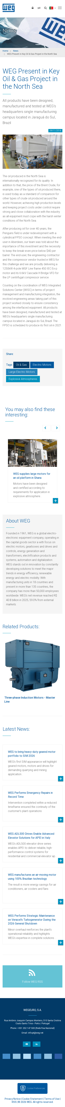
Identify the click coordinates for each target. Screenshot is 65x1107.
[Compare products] (39, 8)
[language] (52, 8)
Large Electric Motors (22, 372)
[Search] (45, 8)
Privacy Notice (13, 1098)
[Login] (32, 8)
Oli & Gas (21, 364)
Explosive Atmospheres (23, 379)
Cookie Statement (32, 1098)
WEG (7, 8)
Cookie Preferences (36, 1088)
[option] (32, 468)
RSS (14, 1102)
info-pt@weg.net (35, 1033)
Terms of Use (51, 1098)
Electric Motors (42, 364)
